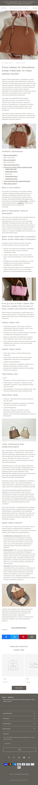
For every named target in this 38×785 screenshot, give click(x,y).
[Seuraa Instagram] (19, 757)
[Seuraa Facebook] (9, 757)
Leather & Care (20, 63)
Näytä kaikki (19, 688)
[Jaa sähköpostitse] (32, 637)
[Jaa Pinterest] (23, 637)
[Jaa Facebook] (6, 637)
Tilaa (19, 749)
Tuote (4, 678)
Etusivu (4, 697)
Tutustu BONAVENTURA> (19, 627)
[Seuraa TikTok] (29, 757)
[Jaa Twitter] (15, 637)
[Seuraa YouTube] (24, 757)
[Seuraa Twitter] (14, 757)
